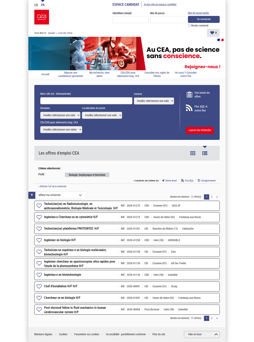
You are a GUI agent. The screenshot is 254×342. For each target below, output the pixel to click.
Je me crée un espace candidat (159, 4)
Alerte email (171, 180)
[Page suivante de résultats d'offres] (217, 197)
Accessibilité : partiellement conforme (126, 334)
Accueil (51, 33)
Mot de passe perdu (198, 13)
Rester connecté (199, 25)
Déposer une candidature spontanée (70, 74)
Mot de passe (157, 13)
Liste (205, 153)
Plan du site (158, 334)
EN (36, 5)
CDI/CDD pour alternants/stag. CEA (128, 74)
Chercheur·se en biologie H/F (62, 298)
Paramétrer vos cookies (86, 334)
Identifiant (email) (122, 13)
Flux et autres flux (200, 108)
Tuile (193, 153)
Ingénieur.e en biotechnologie (62, 275)
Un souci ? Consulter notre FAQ (186, 74)
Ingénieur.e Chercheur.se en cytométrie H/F (71, 217)
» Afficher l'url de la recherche (52, 186)
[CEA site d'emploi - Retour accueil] (41, 17)
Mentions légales (43, 334)
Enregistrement (208, 180)
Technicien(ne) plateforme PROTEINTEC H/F (71, 228)
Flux (189, 180)
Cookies (63, 334)
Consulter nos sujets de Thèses (156, 74)
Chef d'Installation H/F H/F (60, 286)
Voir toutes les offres (202, 94)
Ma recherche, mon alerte (99, 74)
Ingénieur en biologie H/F (60, 240)
